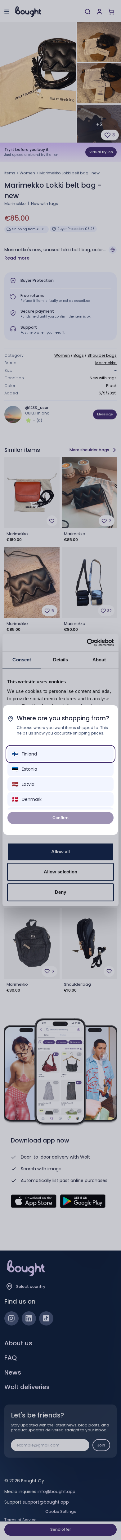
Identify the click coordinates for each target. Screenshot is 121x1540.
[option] (60, 754)
